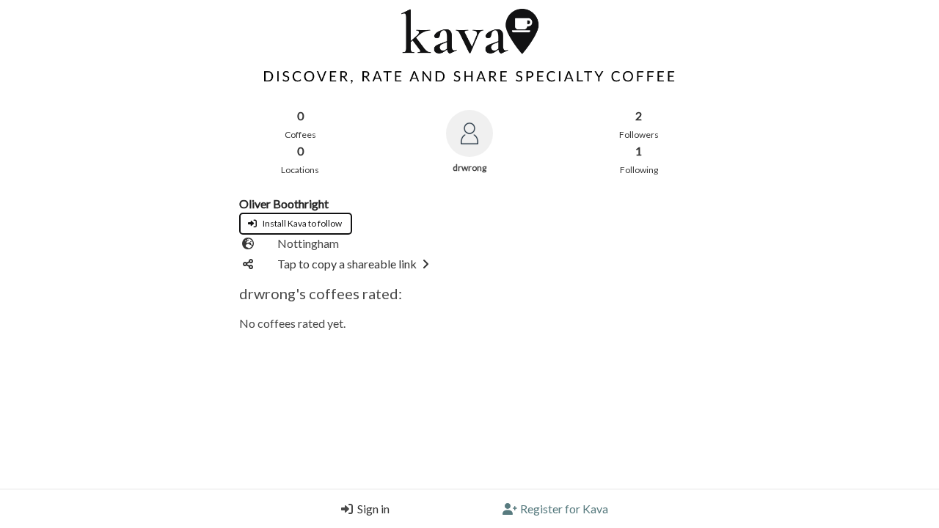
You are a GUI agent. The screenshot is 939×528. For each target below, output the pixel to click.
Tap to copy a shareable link (347, 264)
